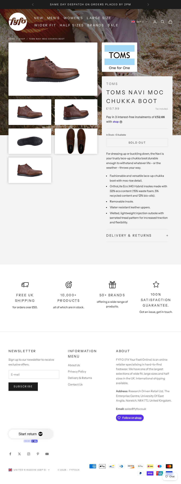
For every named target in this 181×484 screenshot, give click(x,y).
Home (11, 39)
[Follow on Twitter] (19, 454)
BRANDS (95, 25)
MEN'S (53, 18)
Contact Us (75, 384)
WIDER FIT (45, 25)
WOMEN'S (73, 18)
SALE (113, 25)
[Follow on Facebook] (10, 454)
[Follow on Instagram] (28, 454)
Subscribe (23, 386)
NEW (39, 18)
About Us (74, 365)
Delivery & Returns (80, 378)
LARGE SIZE (99, 18)
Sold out (137, 142)
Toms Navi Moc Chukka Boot (47, 39)
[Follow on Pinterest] (38, 454)
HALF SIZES (72, 25)
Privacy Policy (77, 371)
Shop (22, 39)
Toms (112, 84)
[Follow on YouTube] (47, 454)
